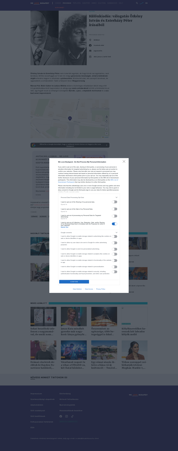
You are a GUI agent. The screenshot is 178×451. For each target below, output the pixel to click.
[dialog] (89, 225)
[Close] (125, 162)
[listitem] (89, 197)
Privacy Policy (100, 289)
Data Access (89, 289)
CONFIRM (74, 282)
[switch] (114, 202)
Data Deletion (77, 289)
